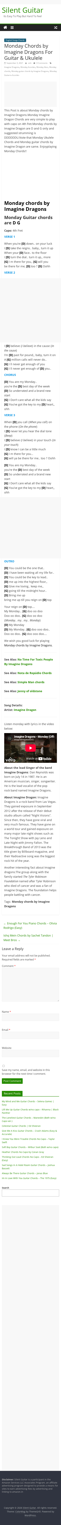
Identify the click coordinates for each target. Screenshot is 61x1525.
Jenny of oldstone (30, 691)
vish (30, 63)
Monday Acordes (27, 67)
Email (6, 1030)
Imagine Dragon (25, 710)
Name (6, 1011)
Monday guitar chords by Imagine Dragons (29, 71)
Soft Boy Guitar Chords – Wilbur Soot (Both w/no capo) (30, 1147)
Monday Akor (42, 67)
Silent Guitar (22, 10)
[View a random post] (55, 27)
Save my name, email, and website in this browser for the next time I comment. (26, 1071)
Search (5, 1187)
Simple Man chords (31, 682)
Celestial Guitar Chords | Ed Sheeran (21, 1125)
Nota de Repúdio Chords (35, 673)
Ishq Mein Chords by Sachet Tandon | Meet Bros (28, 938)
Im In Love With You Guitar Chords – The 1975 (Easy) (29, 1178)
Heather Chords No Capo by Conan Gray (23, 1152)
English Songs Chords (15, 40)
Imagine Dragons (11, 67)
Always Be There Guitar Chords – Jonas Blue (25, 1173)
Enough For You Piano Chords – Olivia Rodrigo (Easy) (30, 925)
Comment (9, 966)
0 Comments (42, 63)
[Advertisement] (30, 94)
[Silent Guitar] (5, 27)
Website (6, 1048)
